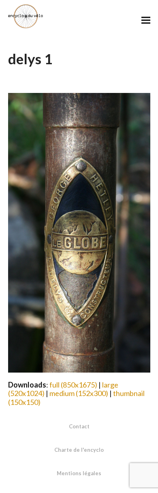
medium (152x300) (78, 393)
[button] (145, 20)
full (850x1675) (73, 384)
